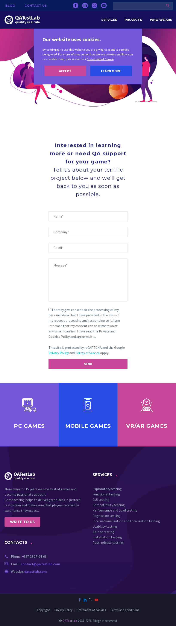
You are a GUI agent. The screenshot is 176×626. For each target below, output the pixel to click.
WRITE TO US (22, 522)
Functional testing (106, 494)
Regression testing (107, 515)
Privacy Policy (59, 353)
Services (109, 20)
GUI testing (101, 499)
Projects (133, 20)
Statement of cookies (91, 610)
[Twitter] (94, 5)
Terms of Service (87, 353)
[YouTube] (104, 5)
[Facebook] (75, 5)
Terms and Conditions (124, 610)
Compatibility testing (109, 505)
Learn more (111, 71)
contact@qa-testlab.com (40, 564)
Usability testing (105, 526)
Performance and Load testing (115, 510)
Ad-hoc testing (103, 532)
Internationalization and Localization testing (126, 521)
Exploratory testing (107, 489)
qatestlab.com (35, 571)
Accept (65, 71)
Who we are (161, 20)
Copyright (43, 610)
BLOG (10, 6)
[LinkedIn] (85, 5)
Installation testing (107, 537)
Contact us (35, 6)
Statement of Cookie (100, 59)
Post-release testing (108, 542)
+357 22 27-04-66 (34, 556)
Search (168, 5)
